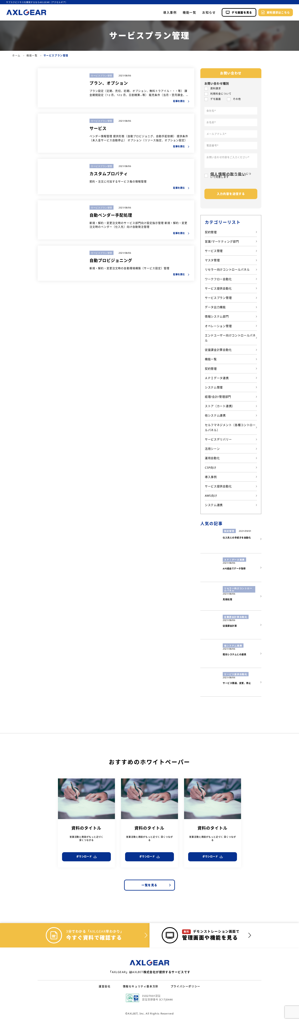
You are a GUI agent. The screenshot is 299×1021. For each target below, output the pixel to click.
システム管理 (214, 387)
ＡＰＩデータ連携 (217, 378)
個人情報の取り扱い (228, 173)
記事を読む (179, 101)
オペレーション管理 (218, 326)
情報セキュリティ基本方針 (140, 986)
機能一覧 (189, 12)
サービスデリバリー (218, 439)
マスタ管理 (212, 260)
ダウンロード (84, 856)
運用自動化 (212, 458)
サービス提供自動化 (218, 288)
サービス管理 (214, 251)
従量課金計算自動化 (218, 350)
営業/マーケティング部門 (222, 241)
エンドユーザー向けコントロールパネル (230, 337)
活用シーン (212, 449)
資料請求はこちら (278, 12)
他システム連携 (215, 415)
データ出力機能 (215, 307)
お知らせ (209, 12)
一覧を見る (149, 885)
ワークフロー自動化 (218, 279)
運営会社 (104, 986)
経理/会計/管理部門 (218, 397)
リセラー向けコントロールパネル (227, 269)
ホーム (16, 55)
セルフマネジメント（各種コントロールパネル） (230, 427)
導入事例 (170, 12)
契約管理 (211, 232)
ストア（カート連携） (220, 406)
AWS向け (211, 495)
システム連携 (214, 505)
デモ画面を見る (242, 12)
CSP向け (210, 467)
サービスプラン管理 (101, 75)
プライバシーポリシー (185, 986)
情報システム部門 (217, 316)
